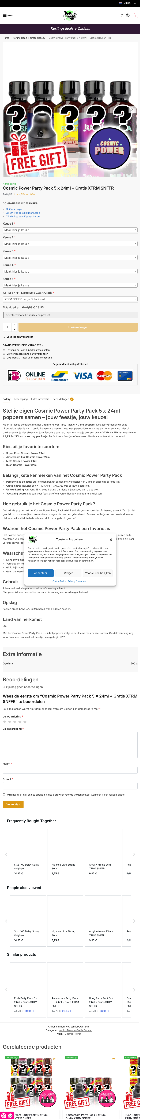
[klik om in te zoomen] (70, 109)
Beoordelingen (63, 399)
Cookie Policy (59, 581)
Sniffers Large (14, 209)
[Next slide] (132, 109)
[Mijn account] (128, 15)
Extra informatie (40, 399)
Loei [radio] (20, 722)
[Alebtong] (54, 1059)
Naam (7, 763)
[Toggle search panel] (122, 15)
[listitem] (28, 854)
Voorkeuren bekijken (98, 573)
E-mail (8, 779)
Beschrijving (21, 399)
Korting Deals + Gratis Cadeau (29, 37)
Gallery (6, 399)
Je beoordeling (13, 728)
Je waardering (13, 716)
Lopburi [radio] (25, 722)
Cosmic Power (73, 1033)
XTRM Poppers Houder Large (23, 212)
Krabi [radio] (5, 722)
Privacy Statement (77, 581)
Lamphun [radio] (15, 722)
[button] (111, 539)
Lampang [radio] (10, 722)
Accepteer (40, 573)
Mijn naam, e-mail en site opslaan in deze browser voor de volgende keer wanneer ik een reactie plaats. (66, 794)
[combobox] (70, 229)
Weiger (68, 573)
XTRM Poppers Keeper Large (23, 216)
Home (6, 37)
